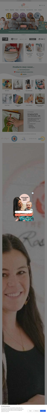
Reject (30, 410)
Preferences (37, 410)
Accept (43, 410)
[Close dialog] (32, 193)
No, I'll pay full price (23, 217)
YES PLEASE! (23, 214)
